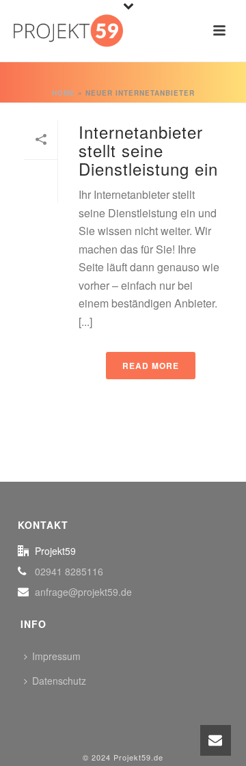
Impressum (56, 656)
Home (63, 93)
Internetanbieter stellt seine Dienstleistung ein (148, 150)
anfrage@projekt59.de (83, 592)
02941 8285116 (69, 571)
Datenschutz (59, 680)
